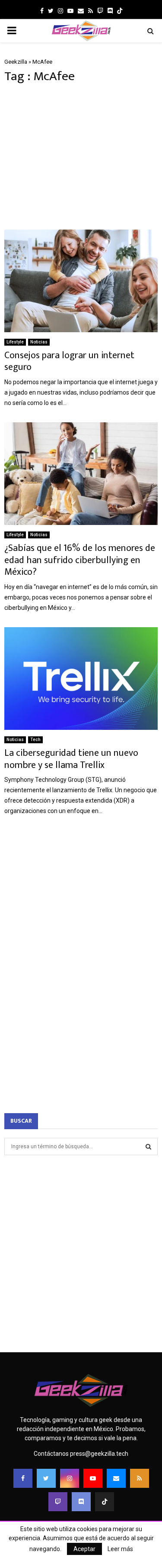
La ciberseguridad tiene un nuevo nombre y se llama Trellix (71, 759)
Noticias (39, 342)
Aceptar (84, 1548)
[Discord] (110, 10)
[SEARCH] (148, 1146)
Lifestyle (15, 342)
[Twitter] (46, 1478)
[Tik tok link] (119, 10)
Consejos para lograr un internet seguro (69, 361)
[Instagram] (69, 1478)
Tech (35, 739)
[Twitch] (57, 1501)
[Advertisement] (81, 157)
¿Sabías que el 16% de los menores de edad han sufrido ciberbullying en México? (79, 560)
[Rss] (139, 1478)
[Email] (116, 1478)
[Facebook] (22, 1478)
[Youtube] (92, 1478)
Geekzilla (15, 61)
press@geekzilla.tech (99, 1453)
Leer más (120, 1549)
